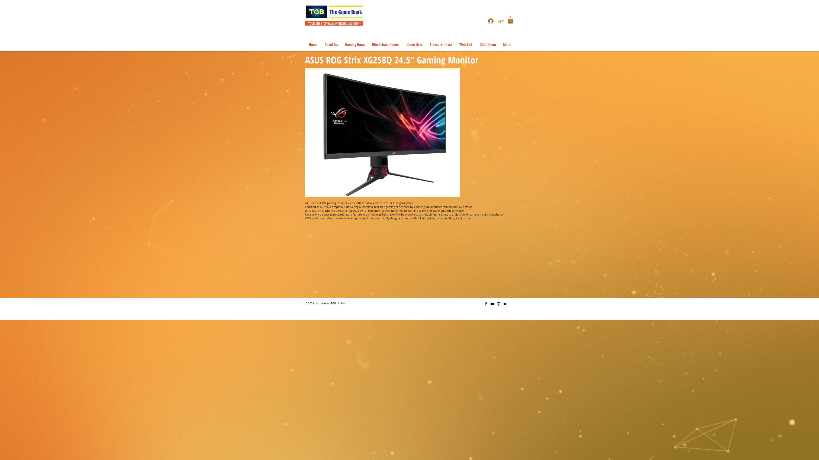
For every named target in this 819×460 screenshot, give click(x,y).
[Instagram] (499, 304)
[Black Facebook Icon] (486, 304)
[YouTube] (492, 304)
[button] (511, 19)
